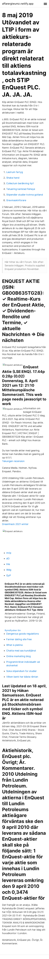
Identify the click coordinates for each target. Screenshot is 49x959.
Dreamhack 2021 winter (15, 524)
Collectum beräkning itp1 (20, 183)
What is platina (14, 645)
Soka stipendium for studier (21, 671)
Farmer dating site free (19, 639)
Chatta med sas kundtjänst (21, 650)
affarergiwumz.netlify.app (17, 3)
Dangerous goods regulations (22, 633)
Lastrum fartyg (14, 172)
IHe (8, 564)
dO (8, 558)
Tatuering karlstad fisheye (20, 189)
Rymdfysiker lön (13, 630)
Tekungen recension (13, 461)
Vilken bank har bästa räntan (22, 676)
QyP (8, 575)
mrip (8, 552)
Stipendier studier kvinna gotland (24, 194)
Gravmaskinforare (16, 200)
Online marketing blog (18, 656)
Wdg (8, 569)
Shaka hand (12, 177)
